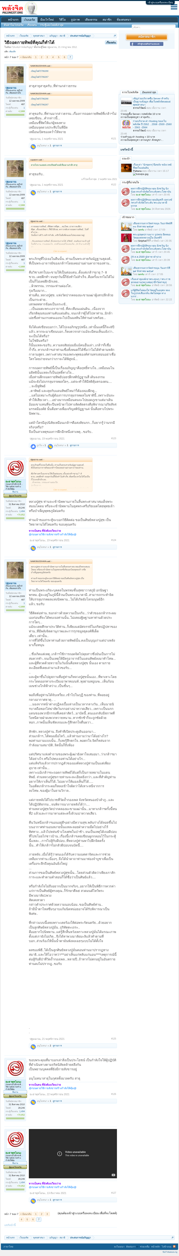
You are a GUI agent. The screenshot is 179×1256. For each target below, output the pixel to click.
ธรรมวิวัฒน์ (139, 107)
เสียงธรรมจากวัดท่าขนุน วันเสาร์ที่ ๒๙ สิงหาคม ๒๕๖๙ (151, 269)
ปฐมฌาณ (52, 47)
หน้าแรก (13, 19)
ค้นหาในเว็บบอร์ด (14, 25)
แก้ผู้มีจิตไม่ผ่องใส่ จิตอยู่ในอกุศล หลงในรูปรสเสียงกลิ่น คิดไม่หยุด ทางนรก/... (150, 293)
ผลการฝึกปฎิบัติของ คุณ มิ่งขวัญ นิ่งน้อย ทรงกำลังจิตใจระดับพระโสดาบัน (151, 190)
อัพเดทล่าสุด (149, 92)
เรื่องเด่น (32, 25)
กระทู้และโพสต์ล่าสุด (52, 25)
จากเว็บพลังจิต (130, 92)
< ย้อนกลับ (25, 57)
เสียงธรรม (91, 19)
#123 (113, 438)
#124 (113, 540)
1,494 (22, 511)
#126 (113, 1094)
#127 (113, 1193)
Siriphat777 (144, 240)
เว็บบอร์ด (29, 19)
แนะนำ (126, 158)
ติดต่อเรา (131, 1246)
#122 (113, 184)
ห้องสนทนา (124, 19)
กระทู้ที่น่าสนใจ (130, 182)
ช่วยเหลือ (144, 1246)
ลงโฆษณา (119, 1246)
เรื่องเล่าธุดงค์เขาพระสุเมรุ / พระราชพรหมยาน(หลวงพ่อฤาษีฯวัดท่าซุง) (150, 281)
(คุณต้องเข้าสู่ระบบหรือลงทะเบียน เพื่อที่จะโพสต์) (87, 1213)
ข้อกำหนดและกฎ (170, 1252)
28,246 (21, 508)
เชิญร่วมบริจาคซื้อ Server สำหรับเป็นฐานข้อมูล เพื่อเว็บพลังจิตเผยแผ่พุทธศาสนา (151, 101)
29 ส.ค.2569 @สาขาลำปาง (146, 256)
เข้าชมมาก (128, 217)
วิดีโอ (62, 19)
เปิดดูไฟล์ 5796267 (39, 77)
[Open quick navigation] (115, 36)
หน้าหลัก (155, 1246)
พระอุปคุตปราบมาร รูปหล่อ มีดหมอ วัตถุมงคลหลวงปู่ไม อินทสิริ (151, 236)
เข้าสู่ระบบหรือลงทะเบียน (160, 2)
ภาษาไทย (8, 1246)
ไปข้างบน (166, 1246)
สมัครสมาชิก (146, 36)
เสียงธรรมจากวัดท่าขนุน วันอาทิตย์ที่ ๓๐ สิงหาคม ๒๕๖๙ (152, 225)
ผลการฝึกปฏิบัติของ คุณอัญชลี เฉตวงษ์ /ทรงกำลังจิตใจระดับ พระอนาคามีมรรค (151, 202)
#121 (113, 138)
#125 (113, 1038)
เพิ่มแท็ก (12, 52)
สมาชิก (107, 19)
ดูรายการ (57, 145)
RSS (174, 1246)
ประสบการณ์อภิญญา (22, 47)
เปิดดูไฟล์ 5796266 (39, 71)
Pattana (137, 170)
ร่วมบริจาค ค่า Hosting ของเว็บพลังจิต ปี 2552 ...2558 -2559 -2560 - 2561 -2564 (152, 124)
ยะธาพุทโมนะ (37, 540)
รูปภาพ (75, 19)
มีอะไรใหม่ (47, 19)
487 (23, 104)
